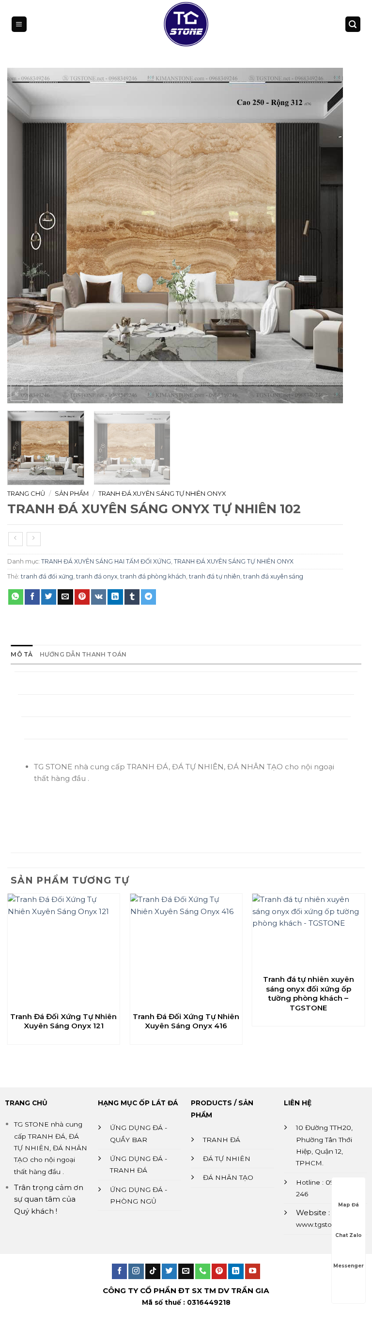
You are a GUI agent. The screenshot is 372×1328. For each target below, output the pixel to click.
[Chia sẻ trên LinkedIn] (115, 597)
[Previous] (26, 235)
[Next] (324, 235)
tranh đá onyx (96, 576)
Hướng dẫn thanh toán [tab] (83, 654)
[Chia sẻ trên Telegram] (148, 597)
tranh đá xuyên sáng (273, 576)
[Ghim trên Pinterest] (82, 597)
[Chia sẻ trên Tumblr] (132, 597)
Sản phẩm (72, 493)
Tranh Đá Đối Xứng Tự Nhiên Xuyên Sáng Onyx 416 (186, 1021)
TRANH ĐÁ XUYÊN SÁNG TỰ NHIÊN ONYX (162, 493)
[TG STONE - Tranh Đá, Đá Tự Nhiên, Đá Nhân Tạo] (186, 24)
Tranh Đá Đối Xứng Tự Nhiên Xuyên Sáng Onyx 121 (63, 1021)
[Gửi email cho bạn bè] (65, 597)
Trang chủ (26, 493)
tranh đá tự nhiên (214, 576)
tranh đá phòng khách (153, 576)
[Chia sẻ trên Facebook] (32, 597)
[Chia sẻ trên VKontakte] (98, 597)
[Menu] (19, 23)
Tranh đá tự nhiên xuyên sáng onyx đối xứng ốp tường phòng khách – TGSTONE (308, 993)
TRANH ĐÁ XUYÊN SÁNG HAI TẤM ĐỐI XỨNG (106, 561)
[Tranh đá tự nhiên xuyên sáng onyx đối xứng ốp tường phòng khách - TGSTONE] (308, 931)
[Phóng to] (20, 392)
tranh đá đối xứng (47, 576)
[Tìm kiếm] (352, 23)
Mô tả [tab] (21, 654)
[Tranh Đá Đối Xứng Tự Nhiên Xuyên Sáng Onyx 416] (186, 950)
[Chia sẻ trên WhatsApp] (15, 597)
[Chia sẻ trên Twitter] (48, 597)
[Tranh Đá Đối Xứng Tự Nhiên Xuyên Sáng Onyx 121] (64, 950)
